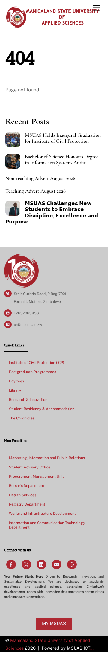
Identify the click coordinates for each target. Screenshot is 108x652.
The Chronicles (21, 418)
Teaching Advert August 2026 (35, 191)
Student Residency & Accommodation (41, 409)
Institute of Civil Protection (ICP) (36, 362)
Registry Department (27, 504)
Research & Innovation (28, 399)
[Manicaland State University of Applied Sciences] (52, 26)
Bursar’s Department (26, 485)
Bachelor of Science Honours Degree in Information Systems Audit (61, 160)
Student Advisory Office (29, 467)
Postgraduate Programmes (32, 371)
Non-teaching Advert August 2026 (40, 178)
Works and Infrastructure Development (42, 513)
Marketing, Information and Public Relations (47, 458)
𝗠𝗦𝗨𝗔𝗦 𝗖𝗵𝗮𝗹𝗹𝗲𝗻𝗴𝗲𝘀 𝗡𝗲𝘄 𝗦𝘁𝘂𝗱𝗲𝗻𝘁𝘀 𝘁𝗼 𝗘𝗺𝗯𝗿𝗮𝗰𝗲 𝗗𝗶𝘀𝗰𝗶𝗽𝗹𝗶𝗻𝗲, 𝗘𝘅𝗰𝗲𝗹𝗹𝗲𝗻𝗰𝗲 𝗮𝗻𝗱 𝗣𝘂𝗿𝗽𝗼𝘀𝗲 (51, 213)
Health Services (22, 495)
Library (15, 390)
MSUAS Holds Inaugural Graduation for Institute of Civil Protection (63, 138)
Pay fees (16, 381)
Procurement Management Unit (36, 476)
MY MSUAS (54, 623)
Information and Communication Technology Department (47, 525)
